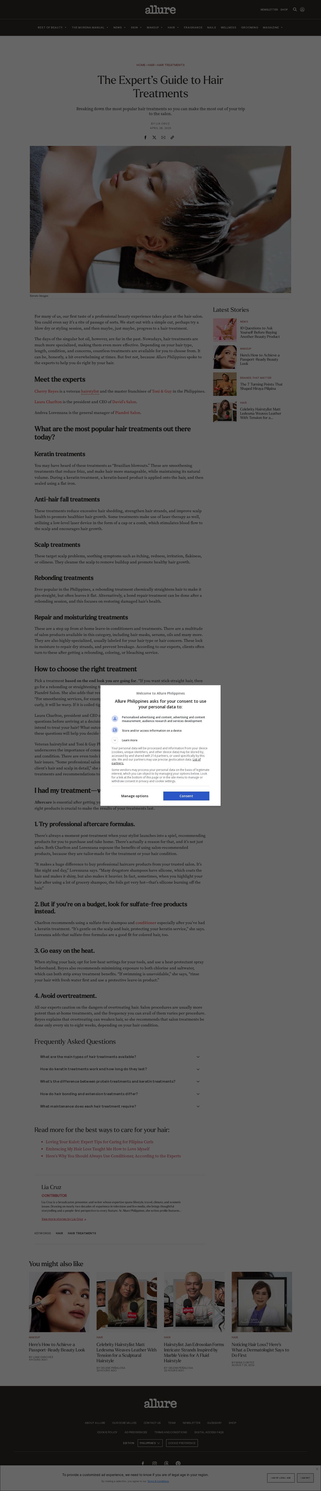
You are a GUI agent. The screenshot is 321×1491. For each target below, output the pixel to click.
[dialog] (160, 745)
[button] (160, 740)
